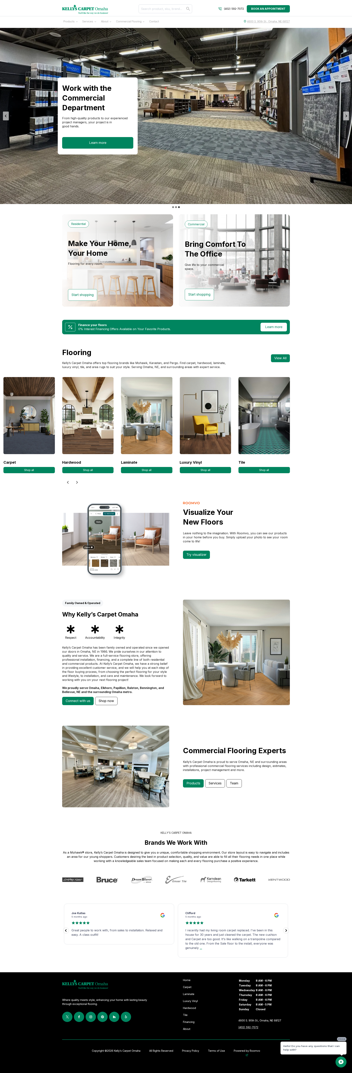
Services (87, 21)
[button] (78, 701)
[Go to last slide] (6, 116)
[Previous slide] (68, 482)
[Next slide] (346, 116)
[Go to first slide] (77, 482)
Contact (154, 21)
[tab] (173, 207)
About (104, 21)
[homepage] (85, 9)
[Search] (188, 9)
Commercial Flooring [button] (129, 21)
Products (69, 21)
